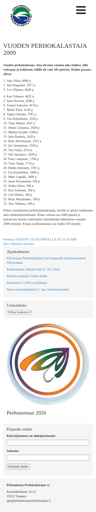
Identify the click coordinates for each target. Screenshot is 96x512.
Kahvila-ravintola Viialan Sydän (27, 276)
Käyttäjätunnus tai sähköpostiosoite (31, 436)
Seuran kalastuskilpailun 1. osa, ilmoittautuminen (38, 289)
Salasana (13, 451)
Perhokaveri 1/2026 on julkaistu (27, 282)
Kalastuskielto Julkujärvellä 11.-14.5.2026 (33, 269)
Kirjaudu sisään (18, 466)
